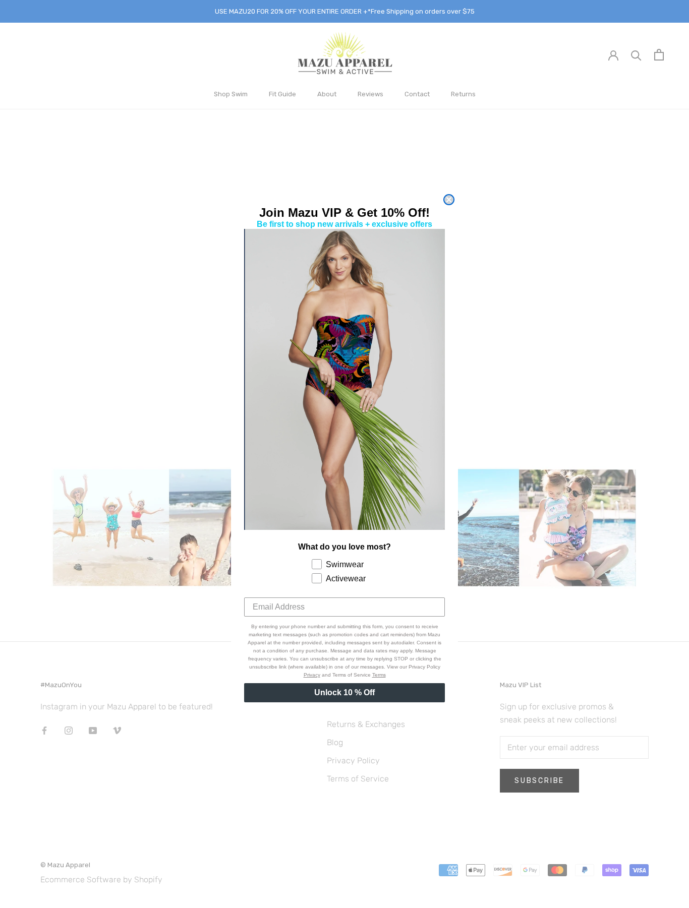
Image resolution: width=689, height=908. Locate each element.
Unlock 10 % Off (344, 692)
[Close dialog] (449, 200)
